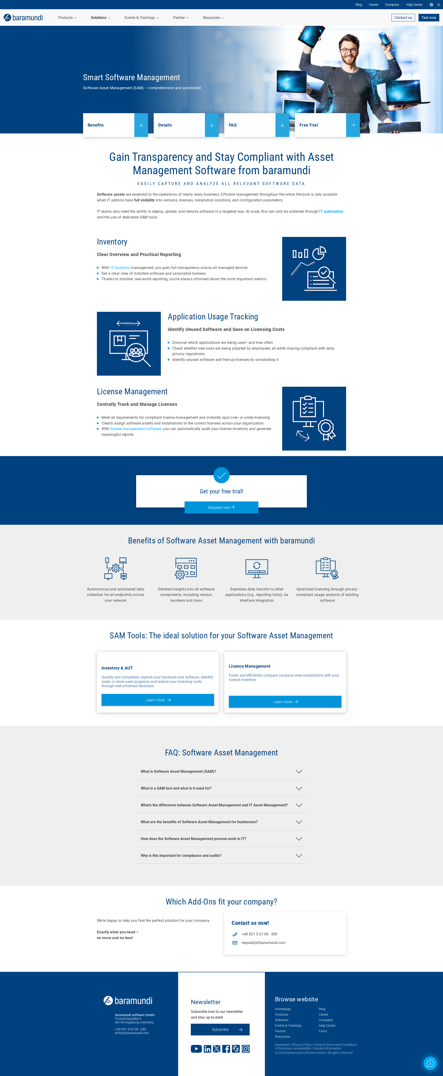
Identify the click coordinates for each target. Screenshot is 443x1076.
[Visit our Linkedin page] (207, 1049)
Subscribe (220, 1029)
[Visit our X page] (216, 1049)
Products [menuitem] (66, 17)
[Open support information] (430, 1063)
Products (281, 1014)
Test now (429, 17)
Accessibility (302, 1048)
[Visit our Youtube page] (196, 1049)
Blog (322, 1009)
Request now (219, 507)
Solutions (281, 1020)
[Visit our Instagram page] (246, 1049)
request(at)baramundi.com (263, 942)
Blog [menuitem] (359, 4)
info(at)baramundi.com (132, 1033)
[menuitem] (433, 4)
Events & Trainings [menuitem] (140, 17)
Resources (282, 1036)
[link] (23, 17)
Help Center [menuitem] (414, 4)
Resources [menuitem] (212, 17)
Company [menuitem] (392, 4)
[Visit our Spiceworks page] (236, 1049)
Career (323, 1014)
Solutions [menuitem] (99, 17)
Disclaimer (282, 1045)
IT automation (331, 211)
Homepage (283, 1009)
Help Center (327, 1025)
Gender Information (327, 1048)
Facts (323, 1031)
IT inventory (120, 267)
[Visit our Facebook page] (226, 1049)
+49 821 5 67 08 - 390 (259, 934)
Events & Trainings (288, 1025)
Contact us (403, 17)
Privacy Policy (302, 1045)
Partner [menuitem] (179, 17)
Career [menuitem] (373, 4)
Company (326, 1020)
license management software (135, 429)
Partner (280, 1031)
